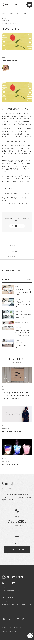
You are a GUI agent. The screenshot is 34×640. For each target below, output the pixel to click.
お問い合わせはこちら (17, 549)
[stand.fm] (27, 618)
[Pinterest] (23, 618)
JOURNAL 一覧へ (17, 251)
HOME (4, 13)
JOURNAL (11, 13)
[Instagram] (4, 618)
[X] (8, 618)
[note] (13, 618)
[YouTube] (18, 618)
